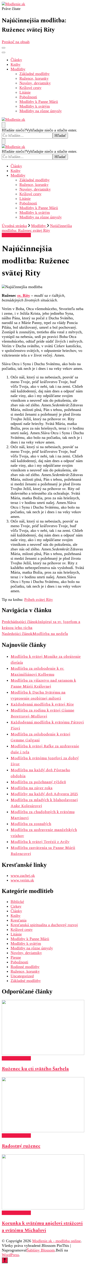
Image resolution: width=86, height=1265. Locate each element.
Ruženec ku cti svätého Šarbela (35, 1068)
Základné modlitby (34, 73)
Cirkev (16, 906)
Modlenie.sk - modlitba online (56, 1241)
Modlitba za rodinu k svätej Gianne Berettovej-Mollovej (42, 713)
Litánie (25, 92)
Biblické (17, 901)
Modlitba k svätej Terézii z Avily (40, 842)
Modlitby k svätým (34, 106)
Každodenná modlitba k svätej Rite (42, 704)
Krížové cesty (30, 87)
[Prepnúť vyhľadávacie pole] (3, 125)
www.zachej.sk (23, 875)
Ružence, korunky (34, 78)
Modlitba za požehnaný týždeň (38, 782)
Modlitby (18, 69)
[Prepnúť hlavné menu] (3, 47)
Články (16, 60)
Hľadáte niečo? (14, 130)
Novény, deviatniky (35, 83)
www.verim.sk (22, 880)
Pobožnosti (28, 97)
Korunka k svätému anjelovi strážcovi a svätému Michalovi (42, 1227)
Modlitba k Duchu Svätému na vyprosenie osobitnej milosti (38, 695)
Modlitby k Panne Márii (38, 101)
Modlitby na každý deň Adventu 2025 (44, 794)
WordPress (10, 1255)
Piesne (16, 957)
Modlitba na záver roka (31, 788)
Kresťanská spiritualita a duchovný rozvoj (44, 925)
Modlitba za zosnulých (31, 824)
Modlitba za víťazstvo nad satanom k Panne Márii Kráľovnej (43, 683)
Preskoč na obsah (16, 42)
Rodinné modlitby (25, 966)
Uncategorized (22, 976)
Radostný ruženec (21, 1146)
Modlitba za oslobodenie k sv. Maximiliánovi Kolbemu (37, 671)
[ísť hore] (5, 1260)
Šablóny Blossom (41, 1250)
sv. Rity (23, 295)
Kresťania (18, 920)
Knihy (16, 64)
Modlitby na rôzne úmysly (40, 111)
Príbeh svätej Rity (38, 599)
